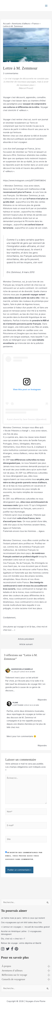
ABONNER (10, 859)
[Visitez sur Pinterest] (16, 949)
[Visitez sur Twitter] (8, 949)
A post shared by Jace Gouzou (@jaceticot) (27, 419)
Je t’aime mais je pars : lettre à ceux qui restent (23, 918)
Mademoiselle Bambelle (22, 669)
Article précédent (26, 639)
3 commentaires (10, 73)
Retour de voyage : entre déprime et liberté (21, 943)
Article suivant (26, 644)
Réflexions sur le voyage (14, 975)
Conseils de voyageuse (13, 979)
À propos (6, 966)
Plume (15, 703)
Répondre (42, 700)
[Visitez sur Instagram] (2, 949)
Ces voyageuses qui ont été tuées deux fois (21, 922)
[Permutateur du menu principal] (46, 6)
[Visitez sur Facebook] (12, 949)
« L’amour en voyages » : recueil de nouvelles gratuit (25, 927)
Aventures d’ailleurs (12, 970)
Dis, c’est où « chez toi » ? (13, 938)
